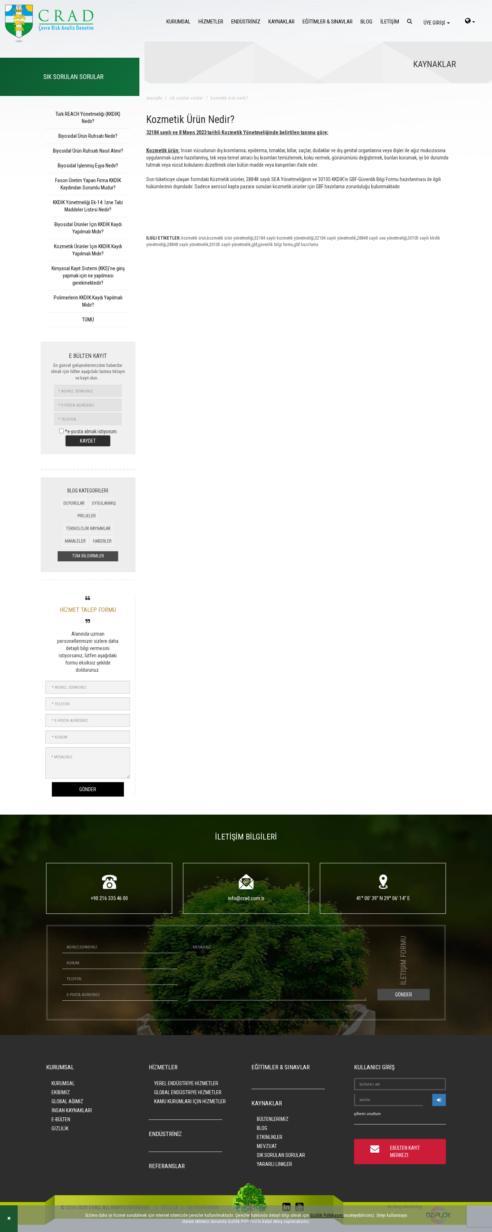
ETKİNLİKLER (269, 1137)
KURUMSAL (178, 21)
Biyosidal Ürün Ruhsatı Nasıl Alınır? (88, 151)
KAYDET (88, 441)
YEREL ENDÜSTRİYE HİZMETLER (186, 1083)
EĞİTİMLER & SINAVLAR (328, 21)
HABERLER (102, 541)
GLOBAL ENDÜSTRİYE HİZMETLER (188, 1092)
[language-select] (470, 21)
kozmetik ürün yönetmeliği (230, 238)
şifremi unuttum (367, 1114)
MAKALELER (75, 541)
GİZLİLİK (60, 1128)
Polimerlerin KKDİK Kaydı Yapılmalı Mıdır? (88, 301)
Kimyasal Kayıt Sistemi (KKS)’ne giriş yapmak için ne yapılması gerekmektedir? (88, 276)
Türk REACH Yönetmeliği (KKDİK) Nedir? (87, 117)
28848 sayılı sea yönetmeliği (382, 238)
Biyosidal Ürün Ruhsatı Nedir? (87, 136)
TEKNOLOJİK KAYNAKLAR (88, 528)
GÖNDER (87, 789)
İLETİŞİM (389, 21)
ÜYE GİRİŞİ (435, 23)
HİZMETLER (210, 21)
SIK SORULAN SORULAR (281, 1155)
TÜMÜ (88, 320)
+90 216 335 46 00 (109, 898)
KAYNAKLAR (281, 21)
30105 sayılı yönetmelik (230, 244)
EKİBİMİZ (61, 1092)
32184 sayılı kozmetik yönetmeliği (284, 238)
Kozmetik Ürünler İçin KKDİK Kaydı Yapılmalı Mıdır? (88, 250)
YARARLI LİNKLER (274, 1164)
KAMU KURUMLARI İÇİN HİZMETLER (190, 1101)
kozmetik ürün (193, 238)
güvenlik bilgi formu (275, 244)
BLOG (366, 21)
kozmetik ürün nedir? (229, 98)
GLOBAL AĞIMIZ (67, 1101)
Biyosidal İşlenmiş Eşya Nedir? (88, 165)
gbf (254, 244)
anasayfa (154, 98)
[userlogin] (439, 1100)
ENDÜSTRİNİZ (245, 21)
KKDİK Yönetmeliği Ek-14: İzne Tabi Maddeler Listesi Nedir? (88, 206)
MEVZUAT (267, 1146)
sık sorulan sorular (186, 98)
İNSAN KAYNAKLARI (72, 1110)
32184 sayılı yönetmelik (335, 238)
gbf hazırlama (306, 244)
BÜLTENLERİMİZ (273, 1119)
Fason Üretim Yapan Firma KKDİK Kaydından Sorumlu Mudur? (88, 183)
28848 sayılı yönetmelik (188, 244)
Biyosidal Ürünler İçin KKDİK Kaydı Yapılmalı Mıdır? (88, 228)
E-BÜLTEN (61, 1119)
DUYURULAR (73, 503)
